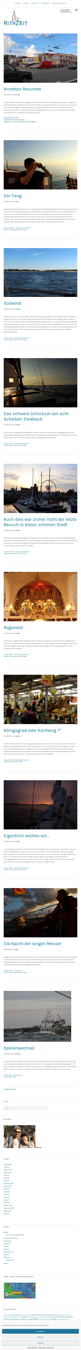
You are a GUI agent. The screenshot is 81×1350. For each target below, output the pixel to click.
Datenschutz (42, 1347)
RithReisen (7, 1257)
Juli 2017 (6, 1197)
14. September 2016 (11, 118)
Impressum (50, 1347)
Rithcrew (18, 3)
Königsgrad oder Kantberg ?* (32, 730)
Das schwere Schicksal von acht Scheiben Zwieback (36, 416)
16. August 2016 (8, 868)
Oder (28, 1319)
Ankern (5, 1315)
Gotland (56, 1315)
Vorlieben (40, 1343)
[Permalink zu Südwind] (40, 296)
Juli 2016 (6, 1213)
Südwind (12, 303)
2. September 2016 (9, 228)
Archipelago (11, 1315)
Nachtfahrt (16, 1319)
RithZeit (6, 1263)
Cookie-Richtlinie (32, 1347)
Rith (36, 1319)
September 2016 (9, 1208)
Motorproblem (56, 1317)
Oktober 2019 (8, 1170)
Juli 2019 (6, 1175)
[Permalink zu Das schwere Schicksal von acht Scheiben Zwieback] (40, 407)
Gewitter (51, 1315)
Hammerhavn (68, 1315)
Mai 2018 (6, 1194)
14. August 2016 (8, 970)
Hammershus (7, 1317)
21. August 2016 (8, 654)
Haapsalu (61, 1315)
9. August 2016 (8, 1075)
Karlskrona (24, 1317)
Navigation (23, 1319)
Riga (32, 1319)
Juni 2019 (6, 1178)
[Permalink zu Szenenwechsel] (37, 1041)
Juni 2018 (6, 1192)
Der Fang (13, 195)
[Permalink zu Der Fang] (40, 189)
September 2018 (9, 1183)
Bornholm (23, 1315)
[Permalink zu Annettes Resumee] (40, 82)
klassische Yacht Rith (34, 1317)
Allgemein (7, 122)
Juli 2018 (6, 1189)
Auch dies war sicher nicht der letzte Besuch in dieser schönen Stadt (40, 522)
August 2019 (7, 1172)
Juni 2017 (6, 1200)
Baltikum (17, 1315)
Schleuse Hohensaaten (44, 1319)
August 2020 (8, 1164)
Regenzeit (13, 627)
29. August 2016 (8, 338)
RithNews (6, 1255)
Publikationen (10, 1260)
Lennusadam (43, 1317)
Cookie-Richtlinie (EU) (59, 3)
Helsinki (19, 1317)
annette (17, 95)
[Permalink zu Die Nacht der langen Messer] (40, 937)
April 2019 (7, 1181)
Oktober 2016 (8, 1205)
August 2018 (7, 1186)
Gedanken (45, 1315)
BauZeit (6, 1232)
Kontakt (26, 3)
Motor (49, 1317)
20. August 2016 (8, 760)
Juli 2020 (6, 1167)
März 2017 (7, 1202)
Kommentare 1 (18, 970)
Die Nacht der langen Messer (32, 943)
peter (17, 201)
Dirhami (29, 1315)
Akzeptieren (40, 1331)
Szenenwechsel (19, 1048)
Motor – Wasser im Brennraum (15, 1235)
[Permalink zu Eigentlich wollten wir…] (40, 829)
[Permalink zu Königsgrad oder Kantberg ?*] (40, 723)
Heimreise (13, 1317)
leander (17, 425)
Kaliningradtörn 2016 (21, 122)
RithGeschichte (8, 1252)
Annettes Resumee (22, 89)
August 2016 (7, 1211)
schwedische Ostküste (63, 1319)
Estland (33, 1315)
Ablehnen (40, 1337)
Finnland (38, 1315)
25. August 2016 (8, 551)
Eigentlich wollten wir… (26, 835)
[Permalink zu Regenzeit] (40, 621)
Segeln (33, 122)
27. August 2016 (8, 443)
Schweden (54, 1319)
